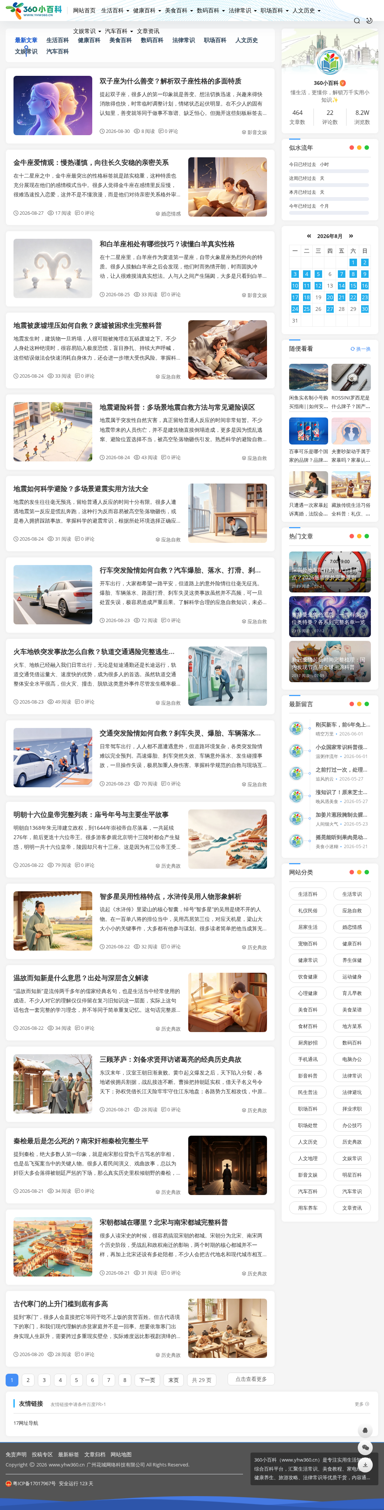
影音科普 (308, 1075)
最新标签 (68, 1454)
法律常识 (240, 10)
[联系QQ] (365, 1430)
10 (295, 285)
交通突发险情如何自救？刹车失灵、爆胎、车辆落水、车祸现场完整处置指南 (214, 732)
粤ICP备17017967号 (34, 1483)
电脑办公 (352, 1059)
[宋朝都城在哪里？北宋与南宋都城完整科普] (53, 1246)
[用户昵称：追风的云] (296, 773)
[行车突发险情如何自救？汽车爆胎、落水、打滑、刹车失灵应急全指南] (53, 594)
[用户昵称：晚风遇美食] (296, 795)
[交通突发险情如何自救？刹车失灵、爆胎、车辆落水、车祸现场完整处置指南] (53, 757)
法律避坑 (352, 1092)
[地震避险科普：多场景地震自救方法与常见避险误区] (53, 431)
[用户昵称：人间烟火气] (296, 818)
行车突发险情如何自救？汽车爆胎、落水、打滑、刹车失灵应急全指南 (204, 569)
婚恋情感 (171, 213)
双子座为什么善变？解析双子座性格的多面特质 (171, 80)
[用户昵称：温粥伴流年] (296, 750)
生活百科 (112, 10)
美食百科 (176, 10)
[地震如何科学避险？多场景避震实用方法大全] (227, 513)
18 (307, 297)
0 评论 (171, 131)
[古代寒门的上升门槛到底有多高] (227, 1328)
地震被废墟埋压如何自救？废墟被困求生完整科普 (88, 325)
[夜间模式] (369, 20)
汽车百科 (116, 31)
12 (318, 285)
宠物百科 (308, 943)
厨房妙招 (308, 1042)
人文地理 (308, 1158)
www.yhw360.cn (67, 1464)
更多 (359, 1404)
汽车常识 (352, 1191)
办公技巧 (352, 1125)
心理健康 (308, 993)
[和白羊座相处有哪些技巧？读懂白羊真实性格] (53, 268)
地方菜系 (352, 1026)
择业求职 (352, 1108)
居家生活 (308, 927)
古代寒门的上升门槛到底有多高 (61, 1303)
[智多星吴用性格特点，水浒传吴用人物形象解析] (53, 921)
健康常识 (308, 960)
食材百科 (308, 1026)
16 (365, 285)
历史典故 (171, 865)
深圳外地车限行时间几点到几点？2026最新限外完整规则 (326, 573)
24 (295, 308)
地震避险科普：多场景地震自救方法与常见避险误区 (177, 406)
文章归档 (94, 1454)
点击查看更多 (251, 1378)
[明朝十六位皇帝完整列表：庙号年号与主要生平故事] (227, 839)
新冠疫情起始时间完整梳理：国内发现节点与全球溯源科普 (328, 663)
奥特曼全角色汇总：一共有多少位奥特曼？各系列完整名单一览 (328, 618)
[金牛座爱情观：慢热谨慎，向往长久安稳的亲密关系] (227, 187)
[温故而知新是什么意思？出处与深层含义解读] (227, 1002)
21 (342, 297)
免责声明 (16, 1454)
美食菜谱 (352, 1009)
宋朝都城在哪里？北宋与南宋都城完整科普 (164, 1222)
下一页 (147, 1379)
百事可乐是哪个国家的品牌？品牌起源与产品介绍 (308, 460)
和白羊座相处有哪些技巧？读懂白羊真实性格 (167, 243)
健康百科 (144, 10)
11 (307, 285)
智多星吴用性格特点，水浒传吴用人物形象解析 (171, 896)
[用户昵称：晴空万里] (296, 728)
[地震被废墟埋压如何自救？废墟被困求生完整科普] (227, 350)
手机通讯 (308, 1059)
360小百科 (329, 82)
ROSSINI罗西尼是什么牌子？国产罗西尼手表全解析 (351, 406)
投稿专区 (42, 1454)
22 (353, 297)
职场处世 (308, 1125)
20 (330, 297)
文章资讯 (148, 31)
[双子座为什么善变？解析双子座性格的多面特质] (53, 105)
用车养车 (308, 1207)
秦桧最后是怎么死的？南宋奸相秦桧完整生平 (81, 1140)
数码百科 (208, 10)
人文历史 (303, 10)
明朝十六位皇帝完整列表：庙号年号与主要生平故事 (91, 814)
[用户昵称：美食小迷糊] (296, 840)
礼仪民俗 (308, 910)
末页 (173, 1379)
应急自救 (171, 376)
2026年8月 (330, 236)
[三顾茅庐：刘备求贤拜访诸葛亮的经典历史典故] (53, 1084)
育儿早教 (352, 993)
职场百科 (272, 10)
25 (307, 308)
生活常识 (352, 894)
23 (365, 297)
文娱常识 (84, 31)
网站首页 (84, 10)
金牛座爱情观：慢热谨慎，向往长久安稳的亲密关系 (91, 162)
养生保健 (352, 960)
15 (353, 285)
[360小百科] (37, 10)
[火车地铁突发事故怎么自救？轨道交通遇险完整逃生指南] (227, 676)
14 (342, 285)
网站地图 (121, 1454)
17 (295, 297)
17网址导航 (26, 1423)
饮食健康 (308, 976)
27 (330, 308)
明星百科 (352, 1174)
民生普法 (308, 1092)
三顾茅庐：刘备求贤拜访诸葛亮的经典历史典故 (171, 1059)
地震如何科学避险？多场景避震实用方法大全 (81, 488)
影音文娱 (257, 132)
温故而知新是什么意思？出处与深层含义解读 (81, 977)
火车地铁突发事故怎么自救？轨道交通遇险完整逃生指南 (98, 651)
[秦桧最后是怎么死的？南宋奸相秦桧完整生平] (227, 1165)
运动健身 (352, 976)
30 (365, 308)
